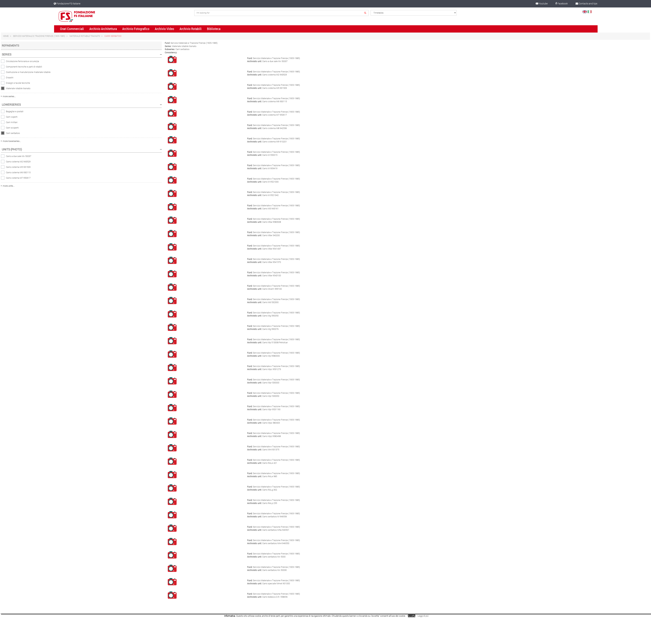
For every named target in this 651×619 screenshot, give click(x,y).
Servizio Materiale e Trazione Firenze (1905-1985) (39, 36)
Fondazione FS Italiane (68, 3)
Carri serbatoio (112, 36)
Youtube (543, 3)
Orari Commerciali (72, 29)
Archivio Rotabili (191, 29)
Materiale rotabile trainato (85, 36)
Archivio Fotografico (135, 29)
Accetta (411, 616)
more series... (9, 96)
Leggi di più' (423, 616)
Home (6, 36)
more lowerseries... (12, 141)
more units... (9, 186)
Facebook (562, 3)
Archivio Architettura (103, 29)
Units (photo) (12, 149)
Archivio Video (164, 29)
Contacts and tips (587, 3)
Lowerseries (11, 104)
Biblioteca (213, 29)
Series (6, 54)
